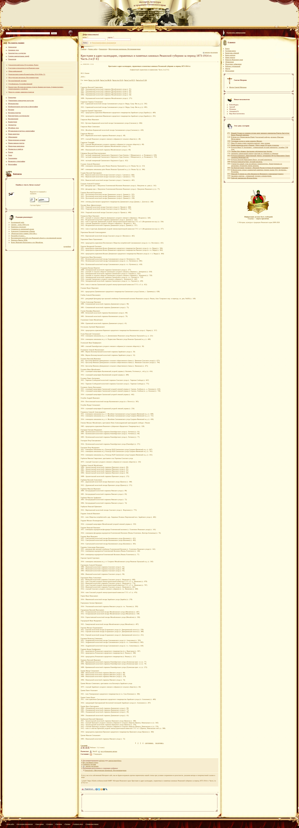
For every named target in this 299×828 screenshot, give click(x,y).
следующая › (149, 743)
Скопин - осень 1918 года (20, 225)
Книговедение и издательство (18, 116)
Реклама (67, 824)
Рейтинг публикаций (232, 66)
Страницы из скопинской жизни (22, 229)
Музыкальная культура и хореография (21, 131)
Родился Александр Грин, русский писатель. (247, 162)
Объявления (229, 62)
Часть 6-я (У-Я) (141, 80)
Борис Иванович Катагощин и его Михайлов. (27, 242)
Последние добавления (233, 64)
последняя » (159, 743)
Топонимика (12, 158)
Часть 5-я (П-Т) (129, 80)
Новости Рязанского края (234, 60)
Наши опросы (230, 57)
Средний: (84, 746)
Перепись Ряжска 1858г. (19, 240)
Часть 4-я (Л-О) (117, 80)
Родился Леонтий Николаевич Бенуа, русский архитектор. (251, 159)
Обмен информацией (15, 71)
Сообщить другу (78, 824)
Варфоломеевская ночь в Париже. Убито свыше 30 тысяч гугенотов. (255, 145)
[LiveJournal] (106, 789)
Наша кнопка (40, 824)
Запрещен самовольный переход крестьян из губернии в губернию (254, 153)
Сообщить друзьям (89, 764)
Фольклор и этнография (16, 161)
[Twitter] (99, 789)
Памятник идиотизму (18, 227)
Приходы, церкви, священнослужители (21, 92)
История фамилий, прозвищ (17, 81)
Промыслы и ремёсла (15, 149)
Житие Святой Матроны (237, 87)
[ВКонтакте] (96, 789)
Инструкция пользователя (25, 824)
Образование (12, 137)
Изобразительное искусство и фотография (23, 107)
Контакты (17, 174)
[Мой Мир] (104, 789)
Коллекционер (13, 119)
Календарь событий (232, 53)
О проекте (50, 824)
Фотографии (12, 164)
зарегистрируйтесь (114, 761)
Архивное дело (13, 50)
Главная (83, 49)
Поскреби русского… (18, 236)
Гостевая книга (230, 51)
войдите (102, 761)
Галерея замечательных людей (18, 56)
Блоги (227, 48)
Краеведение (12, 122)
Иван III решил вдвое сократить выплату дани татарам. (250, 143)
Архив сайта (10, 824)
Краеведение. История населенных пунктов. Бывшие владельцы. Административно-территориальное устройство (36, 88)
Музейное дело (13, 128)
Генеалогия (12, 59)
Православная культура (16, 143)
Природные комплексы (16, 146)
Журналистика (13, 103)
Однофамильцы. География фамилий (20, 84)
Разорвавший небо (17, 222)
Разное (10, 152)
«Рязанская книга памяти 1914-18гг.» (24, 233)
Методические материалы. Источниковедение (23, 77)
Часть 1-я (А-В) (93, 80)
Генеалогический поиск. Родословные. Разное (23, 65)
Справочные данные (92, 824)
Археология (12, 47)
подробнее (67, 246)
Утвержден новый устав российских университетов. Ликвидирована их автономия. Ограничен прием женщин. (256, 165)
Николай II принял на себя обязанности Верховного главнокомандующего (257, 174)
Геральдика (12, 97)
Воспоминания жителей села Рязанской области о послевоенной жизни (36, 238)
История (11, 110)
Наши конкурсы (13, 134)
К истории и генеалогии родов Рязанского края (23, 68)
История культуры (14, 113)
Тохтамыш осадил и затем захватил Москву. (246, 141)
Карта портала (230, 55)
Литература (12, 125)
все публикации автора (109, 751)
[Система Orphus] (40, 202)
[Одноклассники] (101, 789)
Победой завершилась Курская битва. (244, 178)
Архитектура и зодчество (17, 53)
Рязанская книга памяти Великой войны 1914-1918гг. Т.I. (26, 74)
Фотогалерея (229, 71)
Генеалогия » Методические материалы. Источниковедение (105, 770)
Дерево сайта (92, 49)
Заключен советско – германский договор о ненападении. (251, 176)
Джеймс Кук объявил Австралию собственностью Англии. (251, 151)
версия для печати (211, 52)
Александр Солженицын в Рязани (23, 231)
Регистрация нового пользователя (104, 43)
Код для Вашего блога (90, 762)
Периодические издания (16, 140)
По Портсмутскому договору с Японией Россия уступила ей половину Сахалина (259, 168)
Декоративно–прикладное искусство (21, 100)
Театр (10, 155)
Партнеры (59, 824)
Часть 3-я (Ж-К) (105, 80)
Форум (227, 68)
